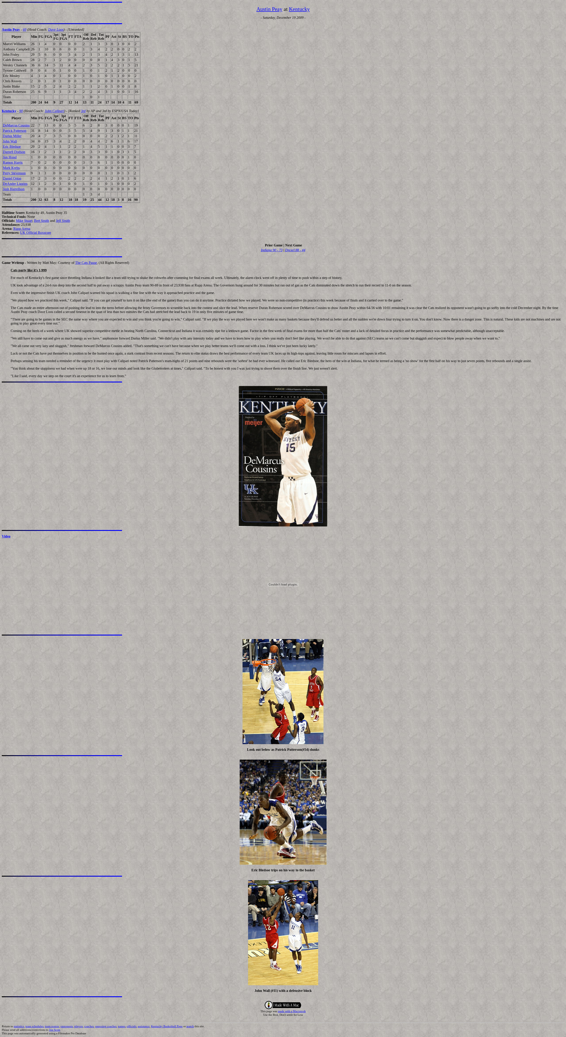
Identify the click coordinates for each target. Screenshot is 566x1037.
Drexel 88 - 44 (295, 250)
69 (24, 29)
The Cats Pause (86, 263)
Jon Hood (10, 157)
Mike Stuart (24, 221)
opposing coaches (106, 1026)
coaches (89, 1026)
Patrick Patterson (14, 131)
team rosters (52, 1026)
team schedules (34, 1026)
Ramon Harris (13, 162)
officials (131, 1026)
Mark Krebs (11, 168)
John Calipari (54, 111)
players (78, 1026)
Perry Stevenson (14, 173)
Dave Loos (55, 29)
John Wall (10, 141)
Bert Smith (41, 221)
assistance (144, 1026)
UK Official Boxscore (35, 232)
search (190, 1026)
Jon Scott (54, 1029)
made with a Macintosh (292, 1011)
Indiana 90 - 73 (272, 250)
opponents (66, 1026)
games (121, 1026)
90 (21, 111)
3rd (83, 111)
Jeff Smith (63, 221)
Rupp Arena (21, 228)
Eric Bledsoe (12, 146)
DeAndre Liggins (15, 184)
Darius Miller (12, 136)
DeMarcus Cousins (16, 125)
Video (6, 536)
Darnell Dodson (14, 152)
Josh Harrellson (14, 189)
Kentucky (299, 9)
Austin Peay (269, 9)
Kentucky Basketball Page (167, 1026)
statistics (19, 1026)
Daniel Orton (12, 178)
